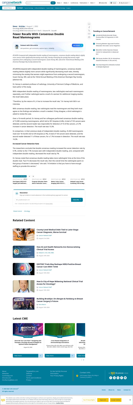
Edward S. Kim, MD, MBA (46, 253)
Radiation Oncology (60, 8)
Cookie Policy (60, 403)
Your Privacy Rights (56, 376)
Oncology (27, 211)
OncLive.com (6, 378)
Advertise (5, 373)
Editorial (29, 373)
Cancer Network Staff (45, 235)
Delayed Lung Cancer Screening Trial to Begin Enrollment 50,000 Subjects (74, 182)
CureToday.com (7, 376)
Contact (29, 376)
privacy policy (49, 203)
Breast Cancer (17, 211)
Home (104, 390)
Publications (83, 3)
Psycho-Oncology (28, 8)
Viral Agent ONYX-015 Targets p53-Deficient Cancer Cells (16, 182)
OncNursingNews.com (10, 380)
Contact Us (127, 390)
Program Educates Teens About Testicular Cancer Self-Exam (36, 182)
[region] (66, 400)
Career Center (50, 8)
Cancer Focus (8, 8)
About (4, 371)
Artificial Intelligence (40, 8)
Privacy (28, 380)
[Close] (130, 400)
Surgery (68, 8)
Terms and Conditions (33, 378)
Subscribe (76, 200)
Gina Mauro (42, 304)
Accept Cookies (115, 400)
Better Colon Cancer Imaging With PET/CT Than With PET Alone (55, 182)
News (58, 3)
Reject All (103, 400)
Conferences (74, 3)
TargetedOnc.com (32, 371)
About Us (111, 390)
